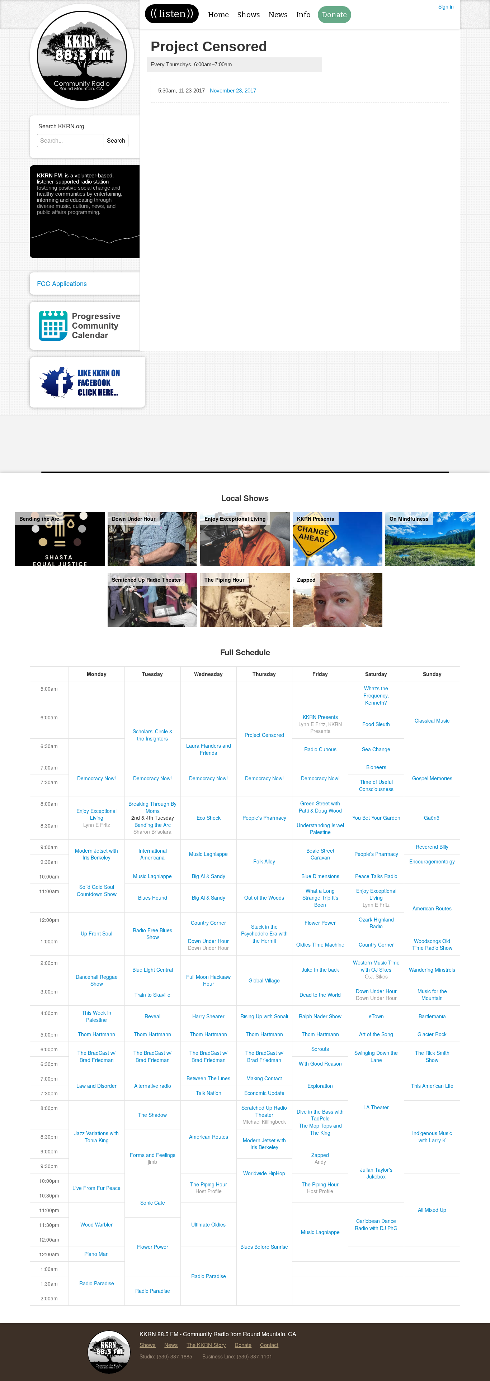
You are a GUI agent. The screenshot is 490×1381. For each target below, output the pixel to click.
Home (218, 14)
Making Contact (264, 1078)
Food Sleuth (376, 724)
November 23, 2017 (233, 90)
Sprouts (320, 1048)
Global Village (264, 980)
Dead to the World (320, 994)
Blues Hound (152, 897)
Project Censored (264, 734)
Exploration (320, 1085)
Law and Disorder (96, 1085)
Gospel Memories (432, 778)
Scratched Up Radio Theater (264, 1111)
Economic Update (264, 1092)
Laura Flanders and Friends (208, 749)
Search (116, 140)
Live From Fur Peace (96, 1187)
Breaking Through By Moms (152, 807)
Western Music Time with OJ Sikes (376, 966)
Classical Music (432, 720)
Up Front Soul (96, 933)
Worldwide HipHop (264, 1173)
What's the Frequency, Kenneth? (376, 695)
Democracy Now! (96, 778)
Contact (269, 1344)
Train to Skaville (152, 994)
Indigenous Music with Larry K (432, 1136)
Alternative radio (152, 1085)
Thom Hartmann (96, 1034)
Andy (320, 1161)
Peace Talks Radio (376, 876)
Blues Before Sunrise (264, 1246)
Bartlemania (432, 1016)
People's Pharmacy (264, 817)
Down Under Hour (208, 940)
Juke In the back (320, 969)
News (278, 14)
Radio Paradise (208, 1276)
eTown (376, 1016)
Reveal (152, 1016)
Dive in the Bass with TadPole (320, 1115)
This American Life (432, 1085)
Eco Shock (209, 817)
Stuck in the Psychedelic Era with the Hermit (264, 933)
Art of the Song (376, 1034)
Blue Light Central (152, 969)
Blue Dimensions (320, 876)
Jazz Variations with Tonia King (96, 1136)
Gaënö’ (432, 817)
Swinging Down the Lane (376, 1056)
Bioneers (376, 767)
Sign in (446, 6)
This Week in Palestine (96, 1016)
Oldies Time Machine (320, 944)
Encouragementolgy (432, 861)
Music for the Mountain (432, 994)
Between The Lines (208, 1078)
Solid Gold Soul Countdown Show (97, 890)
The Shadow (152, 1114)
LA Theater (376, 1107)
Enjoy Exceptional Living (96, 814)
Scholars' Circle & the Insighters (153, 735)
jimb (152, 1161)
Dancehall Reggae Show (97, 980)
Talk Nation (208, 1092)
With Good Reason (320, 1063)
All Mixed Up (432, 1209)
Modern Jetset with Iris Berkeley (96, 854)
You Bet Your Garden (376, 817)
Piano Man (96, 1253)
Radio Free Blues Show (152, 934)
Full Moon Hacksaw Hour (208, 980)
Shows (248, 14)
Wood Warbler (96, 1224)
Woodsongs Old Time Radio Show (432, 944)
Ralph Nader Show (320, 1016)
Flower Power (320, 922)
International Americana (152, 854)
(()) (171, 14)
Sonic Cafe (152, 1202)
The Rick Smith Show (432, 1056)
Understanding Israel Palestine (320, 829)
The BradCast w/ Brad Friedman (96, 1056)
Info (303, 14)
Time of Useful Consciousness (376, 785)
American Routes (432, 908)
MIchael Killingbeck (264, 1121)
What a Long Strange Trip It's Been (320, 897)
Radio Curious (320, 749)
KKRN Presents (320, 716)
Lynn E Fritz (311, 724)
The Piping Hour (208, 1184)
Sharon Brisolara (152, 831)
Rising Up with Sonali (264, 1016)
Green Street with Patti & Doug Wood (320, 807)
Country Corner (208, 922)
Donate (334, 14)
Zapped (320, 1154)
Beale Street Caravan (320, 854)
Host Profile (208, 1191)
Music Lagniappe (208, 853)
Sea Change (376, 749)
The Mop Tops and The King (320, 1129)
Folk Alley (264, 861)
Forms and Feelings (152, 1154)
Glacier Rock (432, 1034)
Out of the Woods (264, 897)
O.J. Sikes (376, 976)
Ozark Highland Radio (376, 923)
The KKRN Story (206, 1344)
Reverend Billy (432, 846)
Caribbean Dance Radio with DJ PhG (376, 1224)
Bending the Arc (153, 824)
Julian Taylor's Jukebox (376, 1173)
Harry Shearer (208, 1016)
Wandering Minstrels (432, 969)
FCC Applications (62, 283)
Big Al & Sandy (208, 876)
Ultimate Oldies (208, 1224)
